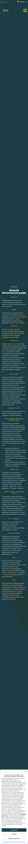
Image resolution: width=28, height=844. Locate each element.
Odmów (14, 834)
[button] (25, 771)
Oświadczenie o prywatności (18, 842)
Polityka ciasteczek (6, 842)
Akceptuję (14, 830)
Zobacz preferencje (14, 838)
